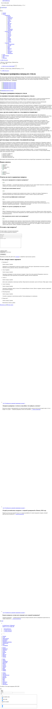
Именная (9, 48)
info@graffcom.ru (6, 0)
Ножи (9, 28)
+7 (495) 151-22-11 (4, 60)
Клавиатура (10, 17)
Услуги (4, 14)
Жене (9, 47)
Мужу (9, 46)
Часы (9, 22)
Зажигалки (10, 30)
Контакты (5, 57)
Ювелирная (10, 53)
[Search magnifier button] (2, 691)
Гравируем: (7, 15)
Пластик (9, 34)
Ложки (9, 25)
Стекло (9, 33)
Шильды (9, 23)
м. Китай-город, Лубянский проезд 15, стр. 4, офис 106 (9, 626)
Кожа (9, 37)
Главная (4, 13)
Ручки (9, 19)
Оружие (9, 26)
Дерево (9, 36)
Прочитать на (3, 304)
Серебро (9, 41)
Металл (9, 32)
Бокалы (9, 24)
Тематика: (7, 42)
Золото (9, 40)
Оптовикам (5, 639)
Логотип (9, 52)
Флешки (9, 21)
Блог (4, 56)
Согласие (17, 256)
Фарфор (9, 39)
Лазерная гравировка (7, 642)
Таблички (10, 18)
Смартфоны (10, 29)
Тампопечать (5, 643)
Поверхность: (8, 31)
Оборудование (6, 55)
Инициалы (10, 51)
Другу (9, 49)
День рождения (11, 44)
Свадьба (9, 45)
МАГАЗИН (11, 66)
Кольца (9, 16)
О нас (4, 54)
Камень (9, 38)
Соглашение (5, 645)
